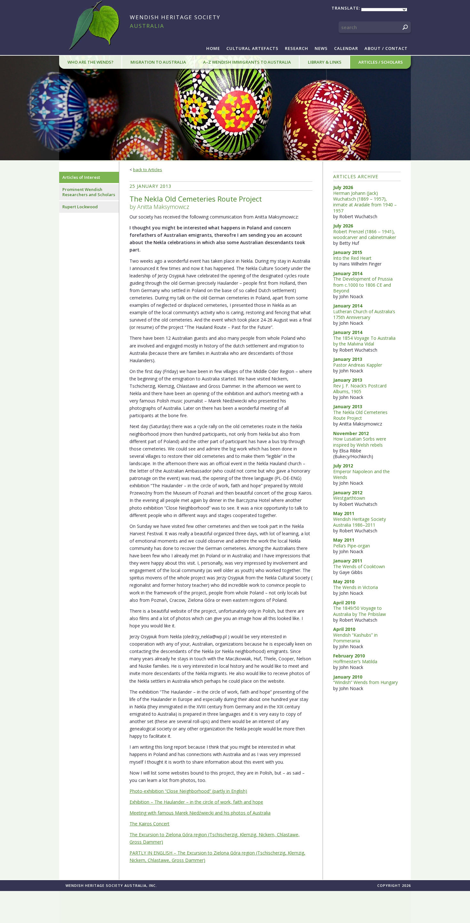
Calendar (346, 48)
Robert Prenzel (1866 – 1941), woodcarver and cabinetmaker (364, 234)
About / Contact (386, 48)
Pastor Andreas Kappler (357, 365)
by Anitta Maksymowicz (195, 203)
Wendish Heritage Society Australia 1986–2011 (359, 522)
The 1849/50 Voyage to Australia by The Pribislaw (359, 611)
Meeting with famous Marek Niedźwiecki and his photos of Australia (199, 813)
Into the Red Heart (352, 258)
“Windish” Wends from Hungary (365, 682)
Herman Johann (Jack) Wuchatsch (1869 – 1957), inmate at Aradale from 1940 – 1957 (365, 202)
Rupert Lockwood (80, 207)
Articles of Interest (81, 177)
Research (296, 48)
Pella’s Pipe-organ (351, 546)
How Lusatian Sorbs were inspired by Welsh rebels (359, 442)
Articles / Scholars (380, 62)
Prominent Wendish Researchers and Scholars (88, 192)
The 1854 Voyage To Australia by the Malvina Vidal (364, 341)
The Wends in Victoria (355, 587)
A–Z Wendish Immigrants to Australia (247, 62)
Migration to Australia (158, 62)
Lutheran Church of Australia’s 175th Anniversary (364, 314)
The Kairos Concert (149, 824)
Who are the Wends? (90, 62)
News (321, 48)
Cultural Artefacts (252, 48)
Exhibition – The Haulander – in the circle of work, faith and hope (196, 802)
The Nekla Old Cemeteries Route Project (360, 415)
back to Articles (147, 169)
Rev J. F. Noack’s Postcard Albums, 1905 (360, 388)
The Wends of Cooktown (359, 566)
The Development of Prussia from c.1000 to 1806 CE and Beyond (363, 284)
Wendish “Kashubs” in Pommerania (355, 638)
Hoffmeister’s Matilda (355, 661)
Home (213, 48)
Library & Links (324, 62)
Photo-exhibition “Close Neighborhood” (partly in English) (188, 791)
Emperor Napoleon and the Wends (361, 474)
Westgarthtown (349, 498)
